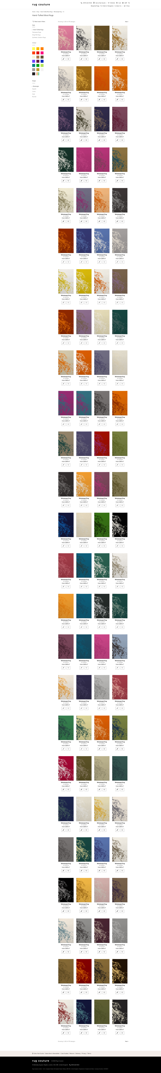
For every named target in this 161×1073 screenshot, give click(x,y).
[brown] (42, 57)
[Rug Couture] (41, 3)
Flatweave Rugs (36, 32)
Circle (33, 91)
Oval (33, 94)
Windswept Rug (58, 11)
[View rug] (63, 59)
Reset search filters (39, 21)
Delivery (77, 1053)
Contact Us (118, 6)
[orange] (42, 48)
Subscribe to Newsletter (52, 1053)
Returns (72, 1053)
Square (34, 89)
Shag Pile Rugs (36, 35)
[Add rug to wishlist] (68, 59)
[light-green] (42, 65)
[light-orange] (37, 48)
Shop (127, 6)
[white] (42, 69)
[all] (37, 73)
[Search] (129, 3)
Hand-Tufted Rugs (38, 29)
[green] (37, 65)
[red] (37, 52)
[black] (33, 73)
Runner (34, 96)
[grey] (33, 69)
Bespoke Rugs (95, 6)
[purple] (37, 61)
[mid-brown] (37, 57)
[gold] (37, 69)
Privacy (84, 1053)
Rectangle (36, 86)
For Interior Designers (107, 6)
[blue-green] (33, 65)
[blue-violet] (33, 61)
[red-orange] (33, 52)
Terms (89, 1053)
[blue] (42, 61)
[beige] (33, 57)
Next (126, 21)
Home (33, 11)
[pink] (42, 52)
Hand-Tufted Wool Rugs (46, 11)
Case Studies (64, 1053)
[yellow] (33, 48)
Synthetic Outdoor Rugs (39, 37)
